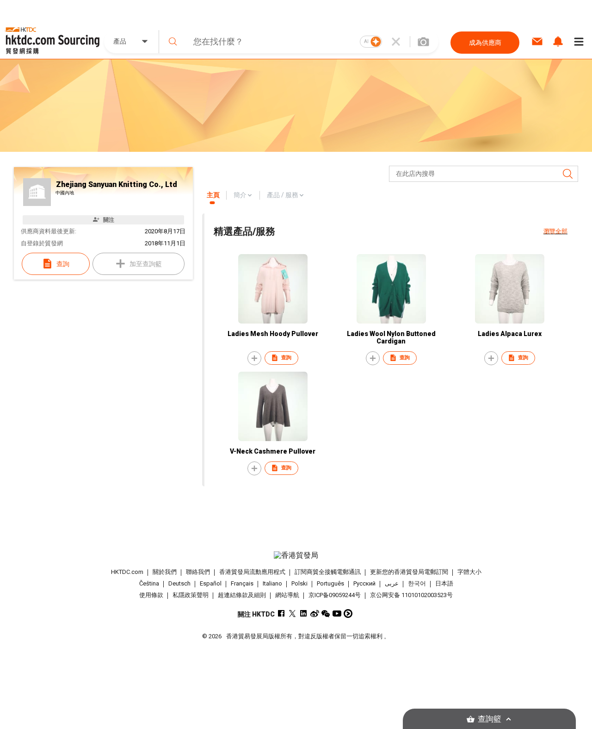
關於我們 (165, 571)
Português (330, 583)
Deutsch (179, 583)
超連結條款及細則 (242, 595)
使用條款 (151, 595)
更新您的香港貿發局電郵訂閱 (409, 571)
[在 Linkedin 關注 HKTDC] (303, 613)
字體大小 (469, 571)
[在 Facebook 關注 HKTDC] (281, 613)
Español (211, 583)
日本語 (444, 583)
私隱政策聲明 (191, 595)
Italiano (272, 583)
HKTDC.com (127, 571)
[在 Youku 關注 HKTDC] (348, 613)
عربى (392, 583)
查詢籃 (489, 719)
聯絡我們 (198, 571)
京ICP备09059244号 (334, 595)
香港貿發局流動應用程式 (252, 571)
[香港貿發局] (296, 555)
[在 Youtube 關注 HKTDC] (337, 613)
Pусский (364, 583)
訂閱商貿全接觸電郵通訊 (328, 571)
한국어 (417, 583)
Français (242, 583)
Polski (299, 583)
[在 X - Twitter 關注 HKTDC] (292, 613)
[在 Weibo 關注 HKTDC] (314, 613)
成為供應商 (485, 42)
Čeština (149, 583)
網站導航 (287, 595)
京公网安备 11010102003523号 (411, 595)
